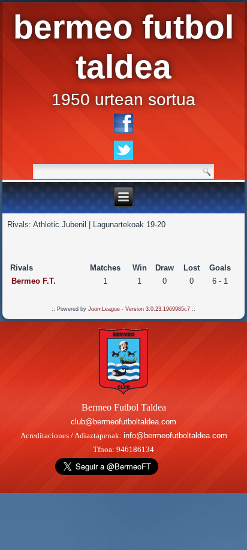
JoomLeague (104, 309)
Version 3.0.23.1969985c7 (157, 309)
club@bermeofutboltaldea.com (123, 421)
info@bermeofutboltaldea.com (175, 435)
